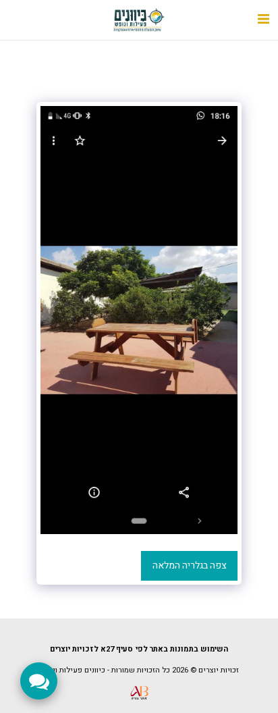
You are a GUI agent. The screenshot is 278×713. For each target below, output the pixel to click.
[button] (263, 19)
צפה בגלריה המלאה (189, 565)
